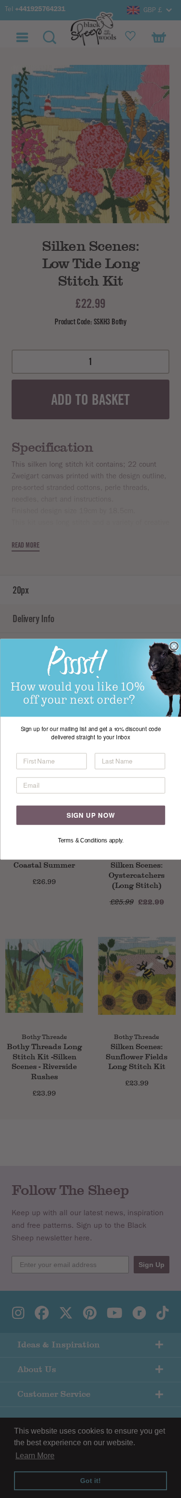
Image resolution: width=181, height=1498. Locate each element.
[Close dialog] (174, 646)
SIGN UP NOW (91, 814)
